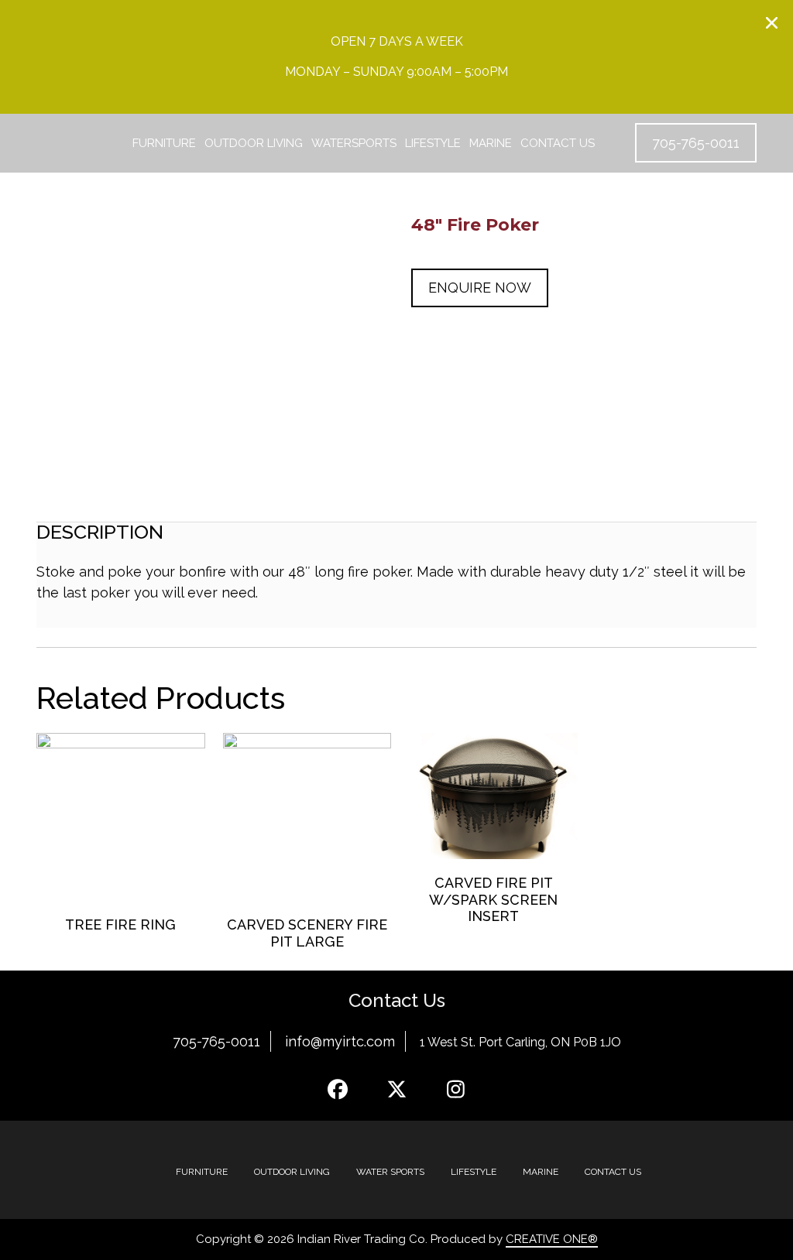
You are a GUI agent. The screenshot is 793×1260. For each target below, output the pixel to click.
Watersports (353, 143)
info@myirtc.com (340, 1041)
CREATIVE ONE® (552, 1239)
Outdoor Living (253, 143)
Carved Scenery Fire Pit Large (307, 933)
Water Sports (390, 1171)
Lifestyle (433, 143)
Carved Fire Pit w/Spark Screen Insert (493, 899)
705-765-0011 (216, 1041)
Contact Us (557, 143)
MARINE (540, 1171)
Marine (490, 143)
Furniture (164, 143)
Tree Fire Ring (120, 924)
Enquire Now (479, 287)
